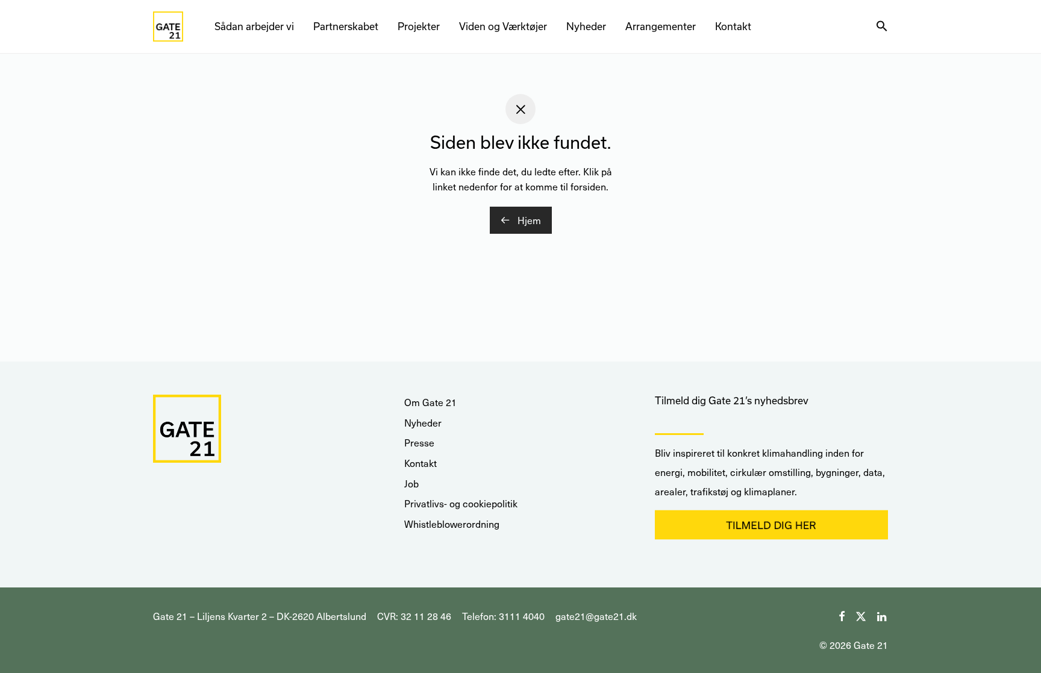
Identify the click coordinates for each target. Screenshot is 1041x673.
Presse (419, 442)
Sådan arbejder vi (254, 26)
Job (411, 483)
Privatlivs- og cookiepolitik (460, 503)
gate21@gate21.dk (596, 616)
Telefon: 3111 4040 (503, 616)
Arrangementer (660, 26)
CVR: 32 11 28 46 (414, 616)
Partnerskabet (345, 26)
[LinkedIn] (882, 615)
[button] (882, 26)
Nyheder (586, 26)
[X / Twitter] (860, 615)
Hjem (528, 220)
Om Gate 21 (430, 402)
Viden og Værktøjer (503, 26)
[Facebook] (842, 615)
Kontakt (733, 26)
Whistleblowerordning (451, 524)
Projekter (419, 26)
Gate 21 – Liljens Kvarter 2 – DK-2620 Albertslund (259, 616)
